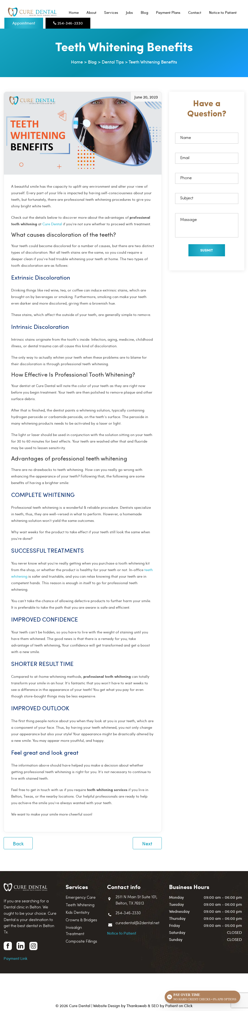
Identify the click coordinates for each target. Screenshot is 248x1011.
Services (111, 12)
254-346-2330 (128, 913)
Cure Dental (52, 223)
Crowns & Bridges (81, 920)
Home (74, 12)
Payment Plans (168, 12)
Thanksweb (136, 1005)
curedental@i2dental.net (137, 923)
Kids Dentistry (77, 913)
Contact (194, 12)
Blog (144, 12)
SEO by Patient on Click (172, 1005)
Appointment (23, 22)
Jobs (129, 12)
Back (18, 843)
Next (147, 843)
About (91, 12)
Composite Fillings (81, 942)
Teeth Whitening (80, 905)
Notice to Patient (223, 12)
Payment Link (15, 958)
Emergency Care (81, 898)
